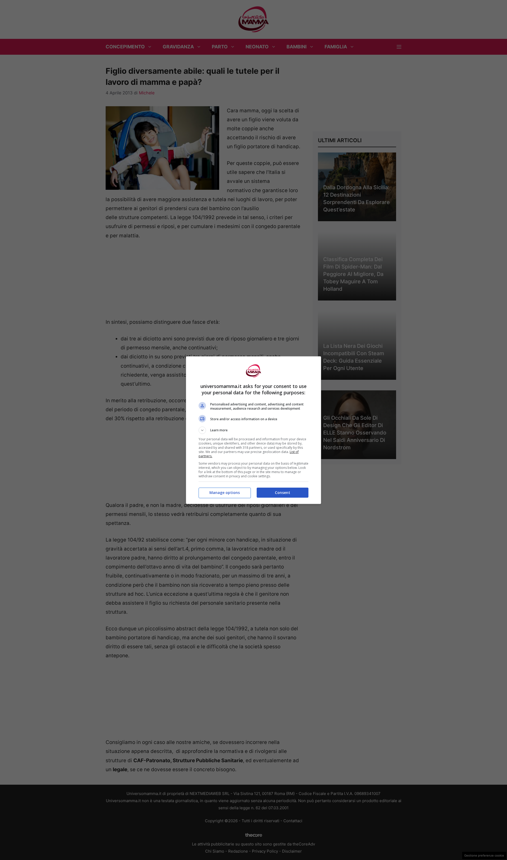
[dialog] (253, 430)
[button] (253, 430)
